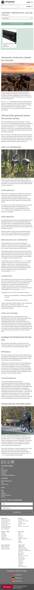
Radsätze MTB (21, 546)
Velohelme (20, 563)
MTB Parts (20, 551)
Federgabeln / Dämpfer (23, 549)
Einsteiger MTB (4, 525)
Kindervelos (3, 537)
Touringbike (22, 289)
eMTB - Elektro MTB (5, 549)
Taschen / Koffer (21, 558)
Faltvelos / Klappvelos (22, 538)
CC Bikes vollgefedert (5, 521)
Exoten (19, 533)
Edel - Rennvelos (21, 519)
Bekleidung (20, 554)
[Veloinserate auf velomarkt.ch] (8, 2)
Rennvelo (13, 271)
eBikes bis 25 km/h (5, 546)
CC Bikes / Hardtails (5, 519)
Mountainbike (23, 261)
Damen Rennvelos (22, 523)
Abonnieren (17, 512)
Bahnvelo (20, 542)
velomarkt (7, 101)
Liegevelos (20, 537)
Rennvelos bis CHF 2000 (23, 521)
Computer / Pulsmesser (23, 555)
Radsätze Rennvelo (22, 547)
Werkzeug (20, 561)
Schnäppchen (4, 535)
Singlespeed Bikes (5, 538)
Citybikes (3, 533)
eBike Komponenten (22, 566)
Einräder (20, 541)
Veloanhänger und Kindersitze (24, 550)
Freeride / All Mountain (6, 523)
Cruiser (19, 539)
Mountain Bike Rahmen (6, 527)
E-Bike (28, 435)
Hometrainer (20, 562)
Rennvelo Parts (21, 553)
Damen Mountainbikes (5, 526)
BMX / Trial (20, 535)
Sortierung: (5, 15)
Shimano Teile (21, 557)
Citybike (3, 210)
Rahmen (20, 525)
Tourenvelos (3, 534)
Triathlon (20, 522)
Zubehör (16, 126)
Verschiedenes (21, 559)
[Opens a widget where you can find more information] (7, 587)
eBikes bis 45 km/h (5, 547)
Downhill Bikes (4, 522)
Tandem (20, 534)
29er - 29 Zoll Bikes (5, 529)
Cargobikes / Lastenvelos (6, 539)
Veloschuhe (20, 565)
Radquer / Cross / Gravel (23, 526)
